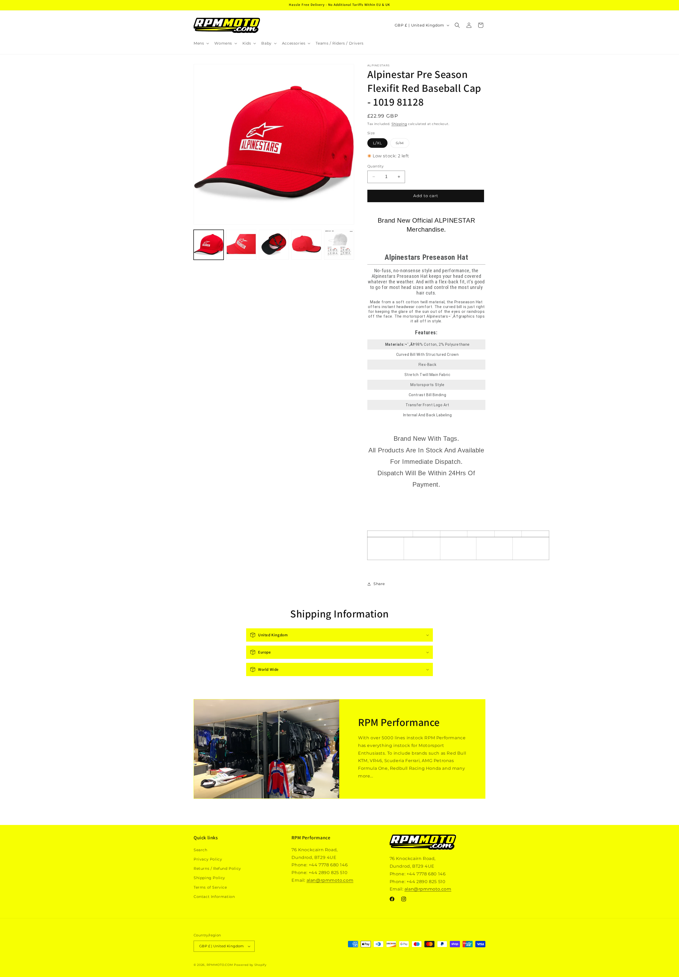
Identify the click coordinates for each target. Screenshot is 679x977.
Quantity (375, 166)
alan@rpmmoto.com (330, 880)
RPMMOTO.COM (220, 965)
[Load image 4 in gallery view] (306, 245)
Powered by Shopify (250, 965)
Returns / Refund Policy (217, 868)
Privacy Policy (208, 859)
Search (200, 850)
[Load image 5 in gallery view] (339, 245)
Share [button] (379, 583)
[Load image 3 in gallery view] (274, 245)
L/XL (377, 143)
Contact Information (214, 896)
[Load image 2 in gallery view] (241, 245)
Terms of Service (210, 887)
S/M (402, 144)
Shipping (399, 124)
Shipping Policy (209, 877)
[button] (200, 43)
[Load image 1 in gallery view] (209, 245)
